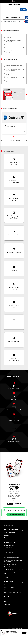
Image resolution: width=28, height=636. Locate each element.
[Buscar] (24, 21)
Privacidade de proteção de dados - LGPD (12, 572)
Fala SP (6, 597)
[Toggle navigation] (2, 9)
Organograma (7, 589)
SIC (5, 601)
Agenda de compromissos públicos (12, 592)
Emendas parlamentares (10, 564)
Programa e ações (8, 555)
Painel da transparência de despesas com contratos (13, 560)
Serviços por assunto (9, 545)
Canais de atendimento (9, 532)
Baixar (24, 633)
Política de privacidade (9, 607)
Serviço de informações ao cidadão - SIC (13, 569)
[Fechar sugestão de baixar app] (1, 630)
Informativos (8, 525)
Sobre (5, 584)
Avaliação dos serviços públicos (11, 557)
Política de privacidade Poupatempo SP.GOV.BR (12, 576)
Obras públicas (7, 566)
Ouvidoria (6, 535)
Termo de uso (7, 604)
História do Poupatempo (10, 587)
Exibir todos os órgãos (15, 140)
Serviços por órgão (8, 547)
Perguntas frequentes (9, 537)
